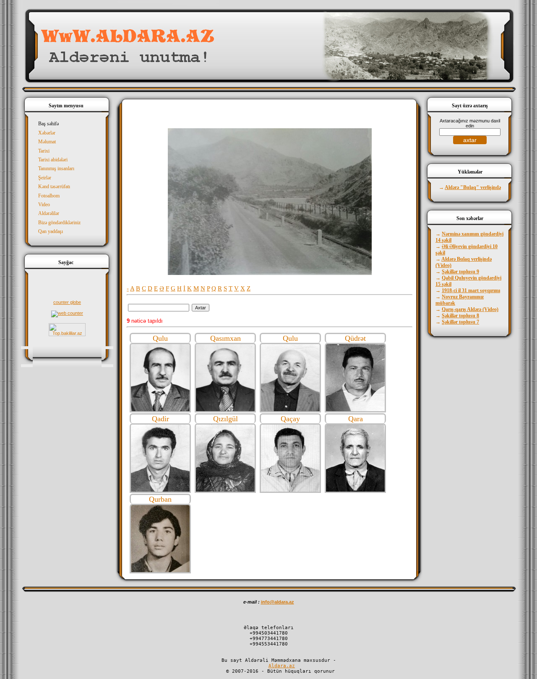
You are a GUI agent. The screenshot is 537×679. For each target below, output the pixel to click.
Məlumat (47, 142)
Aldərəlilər (48, 213)
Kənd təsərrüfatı (54, 186)
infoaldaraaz (277, 601)
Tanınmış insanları (56, 168)
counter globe (67, 302)
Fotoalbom (49, 196)
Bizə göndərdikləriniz (59, 222)
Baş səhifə (48, 124)
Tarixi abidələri (53, 160)
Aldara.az (281, 666)
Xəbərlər (46, 133)
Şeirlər (44, 178)
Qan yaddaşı (50, 231)
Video (44, 204)
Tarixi (44, 151)
